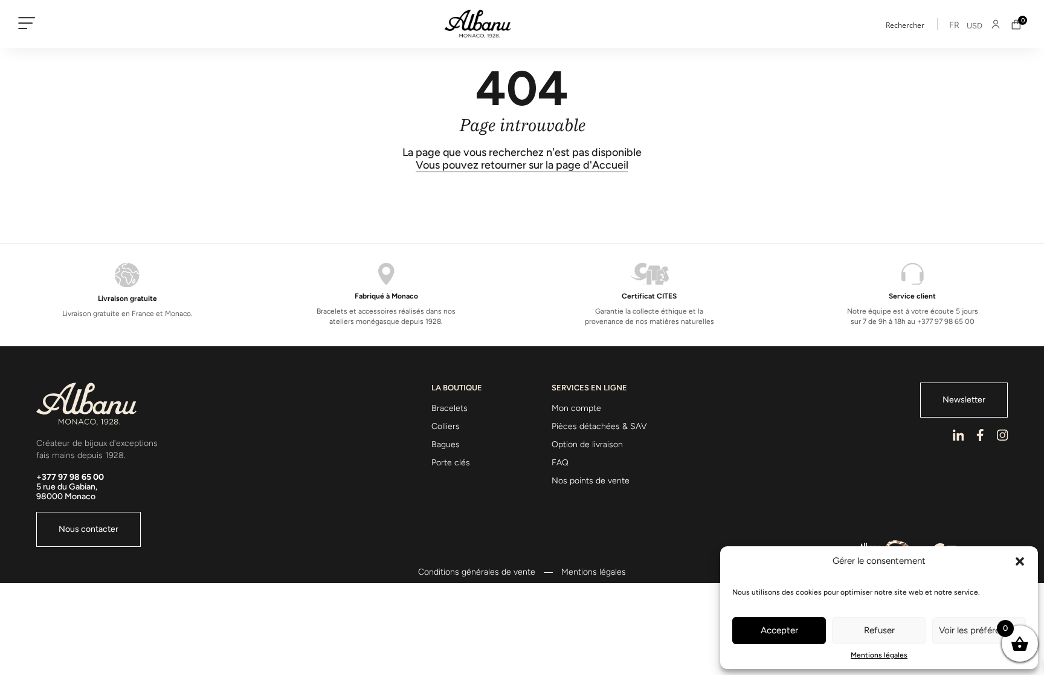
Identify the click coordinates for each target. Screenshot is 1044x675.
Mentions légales (879, 655)
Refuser (879, 630)
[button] (1020, 561)
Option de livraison (587, 444)
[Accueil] (477, 24)
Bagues (445, 444)
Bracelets (449, 408)
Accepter (779, 630)
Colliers (445, 426)
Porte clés (450, 462)
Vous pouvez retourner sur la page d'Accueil (522, 165)
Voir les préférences (979, 630)
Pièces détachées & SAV (599, 426)
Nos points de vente (591, 481)
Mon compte (576, 408)
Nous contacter (88, 529)
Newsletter (963, 400)
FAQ (560, 462)
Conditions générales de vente (476, 572)
